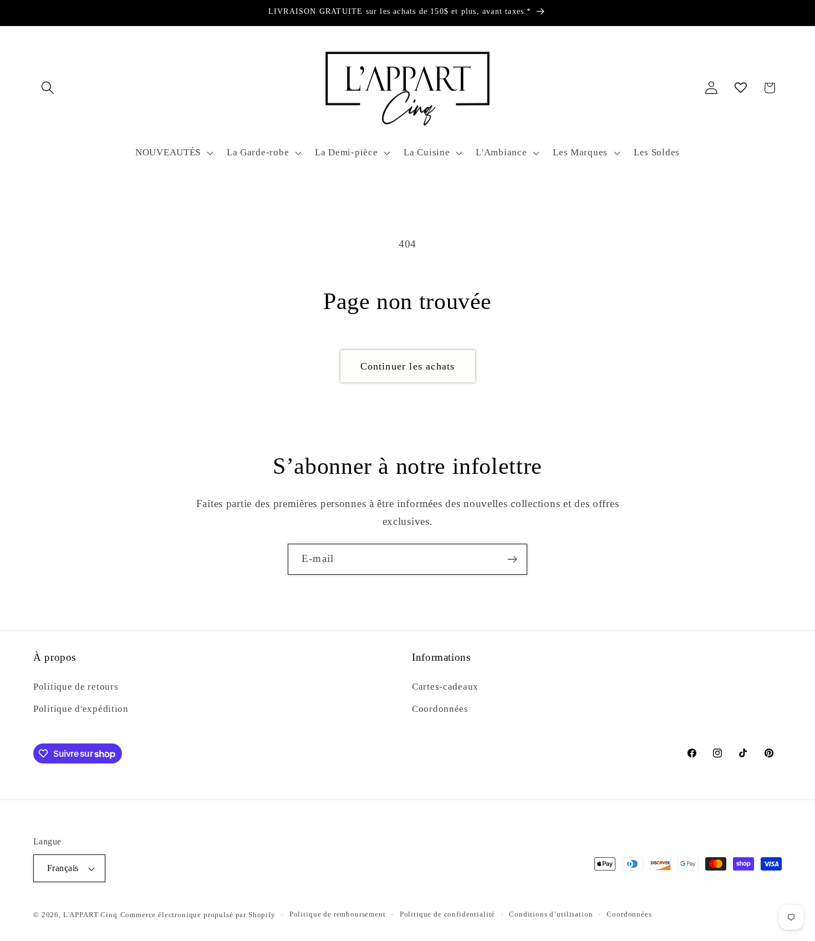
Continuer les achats (407, 366)
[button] (48, 88)
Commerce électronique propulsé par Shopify (198, 914)
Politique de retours (75, 686)
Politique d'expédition (81, 709)
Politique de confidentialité (448, 914)
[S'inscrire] (512, 559)
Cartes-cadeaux (445, 686)
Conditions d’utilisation (551, 914)
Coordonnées (440, 709)
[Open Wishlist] (740, 88)
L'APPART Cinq (90, 914)
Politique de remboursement (337, 914)
